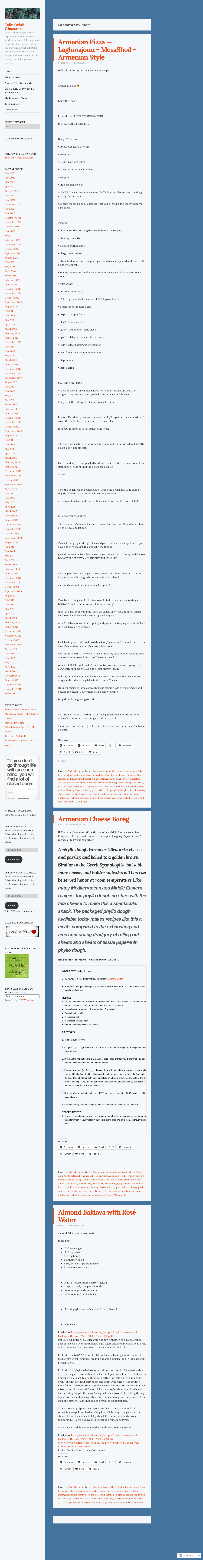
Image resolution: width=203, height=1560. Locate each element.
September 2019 (13, 302)
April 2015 (10, 506)
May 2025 (10, 182)
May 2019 (9, 320)
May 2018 (9, 355)
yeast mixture (65, 801)
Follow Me (13, 859)
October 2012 (12, 640)
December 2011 (13, 684)
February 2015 (12, 515)
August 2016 (11, 435)
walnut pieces (130, 798)
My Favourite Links (16, 98)
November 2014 (13, 529)
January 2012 (11, 680)
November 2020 (13, 244)
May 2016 (9, 449)
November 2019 (13, 293)
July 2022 (9, 208)
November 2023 (13, 204)
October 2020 (12, 248)
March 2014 (11, 564)
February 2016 (12, 462)
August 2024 (11, 191)
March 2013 (11, 618)
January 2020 (11, 284)
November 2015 (13, 475)
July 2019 (9, 311)
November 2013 (13, 582)
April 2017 (10, 400)
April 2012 (10, 666)
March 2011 (11, 693)
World (141, 798)
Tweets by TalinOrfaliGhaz (19, 157)
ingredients (79, 786)
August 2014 (11, 542)
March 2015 (11, 511)
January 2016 (11, 466)
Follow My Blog (16, 826)
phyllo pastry (71, 794)
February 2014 (12, 569)
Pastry (88, 790)
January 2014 (11, 573)
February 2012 (12, 675)
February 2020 (12, 280)
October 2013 (12, 586)
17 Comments (80, 801)
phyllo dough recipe (123, 790)
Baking (69, 775)
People (110, 790)
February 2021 (12, 240)
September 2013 (13, 591)
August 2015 (11, 489)
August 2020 (11, 257)
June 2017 (10, 391)
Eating (103, 779)
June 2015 (10, 497)
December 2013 (13, 577)
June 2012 (10, 658)
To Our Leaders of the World (20, 709)
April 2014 (10, 560)
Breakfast (99, 775)
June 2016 (10, 444)
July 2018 (9, 346)
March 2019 (11, 328)
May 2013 (9, 609)
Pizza (81, 794)
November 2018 (13, 342)
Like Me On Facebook (18, 138)
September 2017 (13, 377)
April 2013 (10, 613)
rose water (134, 794)
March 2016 (11, 457)
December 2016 (13, 417)
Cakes (114, 775)
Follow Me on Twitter (20, 153)
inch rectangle (65, 786)
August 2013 (11, 595)
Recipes (96, 794)
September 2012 (13, 644)
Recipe (88, 794)
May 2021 (9, 235)
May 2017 (9, 395)
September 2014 (13, 537)
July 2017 (9, 386)
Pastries (79, 790)
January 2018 (11, 364)
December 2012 (13, 631)
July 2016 (9, 440)
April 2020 (10, 271)
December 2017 (13, 368)
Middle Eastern (121, 786)
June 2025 (10, 177)
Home (8, 71)
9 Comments (119, 1195)
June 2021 (10, 231)
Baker (140, 771)
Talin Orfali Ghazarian (14, 27)
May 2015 (9, 502)
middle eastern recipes (78, 1187)
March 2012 (11, 671)
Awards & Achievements (18, 83)
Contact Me (11, 109)
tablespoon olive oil (89, 798)
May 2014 (9, 555)
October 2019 (12, 297)
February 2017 (12, 409)
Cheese (121, 775)
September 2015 (13, 484)
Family (110, 779)
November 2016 (13, 422)
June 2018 (10, 351)
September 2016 (13, 431)
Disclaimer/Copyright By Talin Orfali (19, 90)
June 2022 (10, 213)
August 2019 (11, 306)
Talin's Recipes (75, 771)
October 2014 (12, 533)
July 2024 (9, 195)
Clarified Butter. (116, 979)
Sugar (76, 798)
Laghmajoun (91, 786)
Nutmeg (70, 790)
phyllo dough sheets (81, 1191)
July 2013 (9, 600)
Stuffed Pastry (65, 798)
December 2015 (13, 471)
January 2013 (11, 626)
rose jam (123, 794)
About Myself (12, 77)
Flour (116, 779)
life (100, 786)
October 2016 (12, 426)
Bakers (61, 775)
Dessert (87, 779)
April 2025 (10, 186)
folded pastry (101, 1179)
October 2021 (12, 226)
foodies (75, 782)
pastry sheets (99, 790)
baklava (90, 775)
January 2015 (11, 520)
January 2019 (11, 337)
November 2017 (13, 373)
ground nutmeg (123, 782)
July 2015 (9, 493)
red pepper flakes (109, 794)
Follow (11, 905)
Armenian (97, 771)
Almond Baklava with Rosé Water (97, 1216)
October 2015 (12, 480)
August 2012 (11, 649)
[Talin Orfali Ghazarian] (22, 13)
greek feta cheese (88, 782)
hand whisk (137, 782)
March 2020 (11, 275)
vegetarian (117, 798)
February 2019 (12, 333)
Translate (29, 1000)
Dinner (95, 779)
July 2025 (9, 173)
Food (67, 782)
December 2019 (13, 288)
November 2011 (13, 689)
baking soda (79, 775)
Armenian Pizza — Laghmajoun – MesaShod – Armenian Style (97, 49)
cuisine (78, 779)
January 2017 (11, 413)
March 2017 (11, 404)
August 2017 (11, 382)
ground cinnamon (106, 782)
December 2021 (13, 217)
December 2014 (13, 524)
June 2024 (10, 200)
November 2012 (13, 635)
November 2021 (13, 222)
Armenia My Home (14, 722)
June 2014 (10, 551)
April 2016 (10, 453)
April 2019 (10, 324)
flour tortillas (126, 779)
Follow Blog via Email (20, 872)
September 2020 (13, 253)
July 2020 (9, 262)
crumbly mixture (66, 779)
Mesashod (107, 786)
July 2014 (9, 546)
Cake (107, 775)
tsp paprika (105, 798)
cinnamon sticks (134, 775)
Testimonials (12, 103)
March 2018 (11, 360)
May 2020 (10, 266)
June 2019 (10, 315)
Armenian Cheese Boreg (93, 819)
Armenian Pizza (111, 771)
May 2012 (9, 662)
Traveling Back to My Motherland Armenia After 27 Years (20, 740)
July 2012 (9, 653)
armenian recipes (128, 771)
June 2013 (10, 604)
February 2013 (12, 622)
